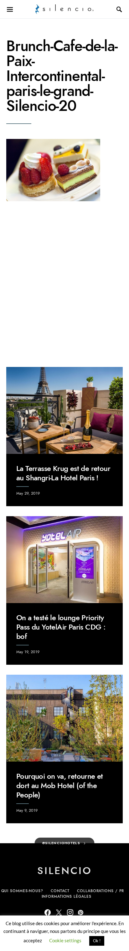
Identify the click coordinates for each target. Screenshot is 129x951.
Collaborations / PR (100, 890)
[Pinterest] (80, 912)
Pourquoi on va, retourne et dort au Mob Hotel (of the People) (59, 785)
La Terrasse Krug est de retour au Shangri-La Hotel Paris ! (63, 473)
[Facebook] (47, 912)
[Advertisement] (64, 284)
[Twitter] (59, 912)
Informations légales (66, 896)
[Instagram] (70, 912)
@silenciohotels (61, 843)
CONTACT (60, 890)
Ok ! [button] (97, 940)
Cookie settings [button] (65, 940)
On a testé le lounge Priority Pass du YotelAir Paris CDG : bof (60, 626)
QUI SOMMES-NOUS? (22, 890)
